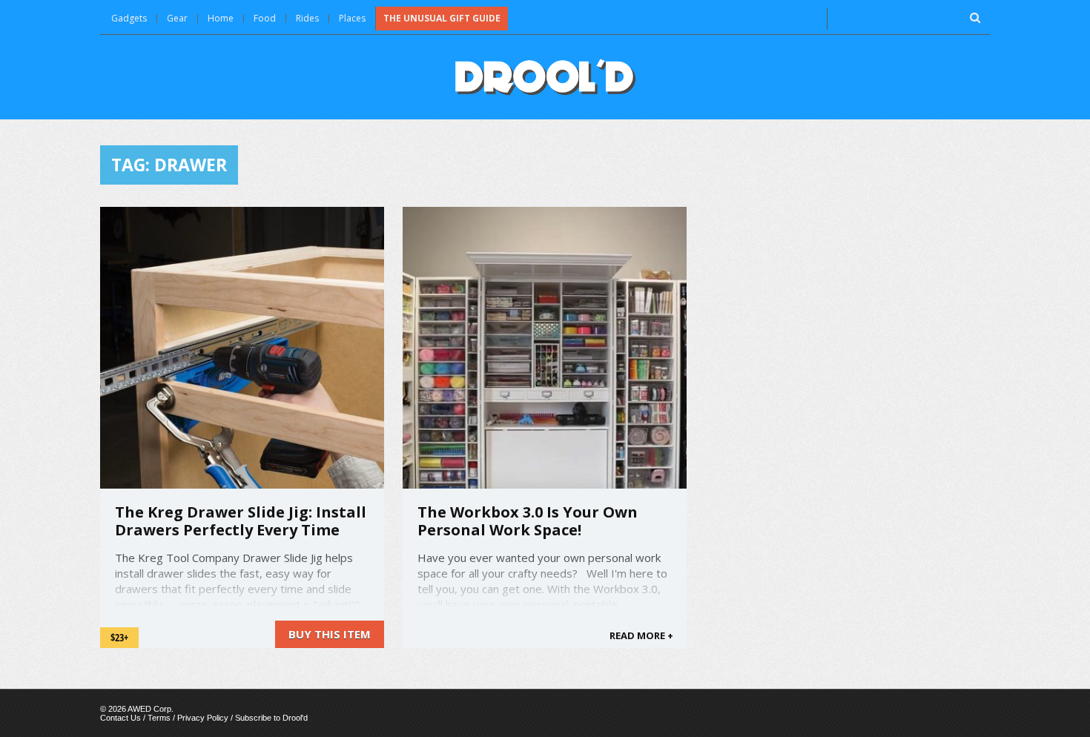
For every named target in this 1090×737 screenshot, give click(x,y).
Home (221, 18)
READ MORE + (641, 635)
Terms (159, 717)
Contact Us (120, 717)
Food (265, 18)
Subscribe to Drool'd (271, 717)
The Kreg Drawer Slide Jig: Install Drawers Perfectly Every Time (240, 521)
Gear (177, 18)
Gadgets (129, 18)
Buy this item (329, 634)
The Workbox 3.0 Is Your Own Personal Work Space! (527, 521)
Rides (307, 18)
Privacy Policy (202, 717)
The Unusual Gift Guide (442, 18)
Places (352, 18)
